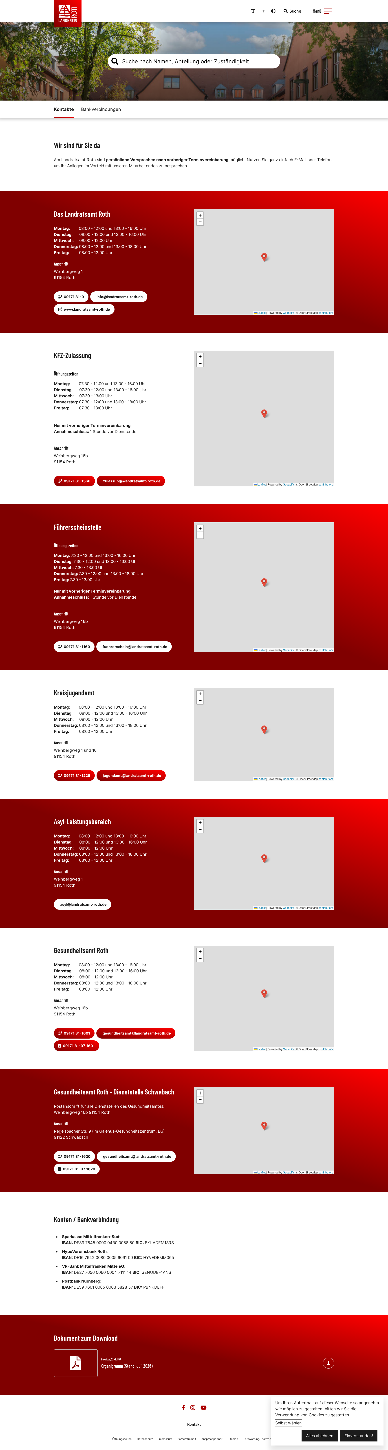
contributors (326, 312)
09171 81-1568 (77, 481)
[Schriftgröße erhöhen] (253, 11)
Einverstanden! (358, 1435)
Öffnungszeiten (122, 1439)
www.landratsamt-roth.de (87, 309)
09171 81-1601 (77, 1033)
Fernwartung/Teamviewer (259, 1439)
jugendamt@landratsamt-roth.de (132, 775)
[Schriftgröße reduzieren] (263, 11)
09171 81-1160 (77, 646)
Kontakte (64, 109)
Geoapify (288, 312)
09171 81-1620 (77, 1156)
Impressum (165, 1439)
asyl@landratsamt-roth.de (83, 904)
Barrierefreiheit (186, 1439)
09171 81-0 (74, 296)
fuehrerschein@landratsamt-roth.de (135, 646)
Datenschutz (145, 1439)
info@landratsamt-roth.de (120, 296)
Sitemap (233, 1439)
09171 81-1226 (77, 775)
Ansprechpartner (211, 1439)
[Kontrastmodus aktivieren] (273, 11)
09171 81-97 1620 (79, 1169)
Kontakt (194, 1424)
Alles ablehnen (319, 1435)
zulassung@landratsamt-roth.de (132, 481)
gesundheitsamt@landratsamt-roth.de (137, 1033)
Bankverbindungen (101, 109)
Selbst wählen (288, 1423)
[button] (328, 11)
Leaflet (261, 312)
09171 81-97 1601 (79, 1046)
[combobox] (292, 11)
